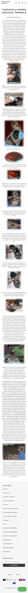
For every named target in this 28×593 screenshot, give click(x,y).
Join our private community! (10, 516)
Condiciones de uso (8, 543)
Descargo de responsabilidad (10, 532)
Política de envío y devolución (10, 535)
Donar (4, 524)
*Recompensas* (7, 539)
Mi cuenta (5, 504)
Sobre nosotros (6, 492)
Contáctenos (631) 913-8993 (10, 528)
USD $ (18, 574)
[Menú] (25, 2)
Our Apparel (6, 520)
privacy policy (6, 551)
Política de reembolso (8, 547)
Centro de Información (8, 500)
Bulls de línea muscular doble (10, 512)
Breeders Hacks (6, 2)
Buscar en (5, 489)
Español (9, 574)
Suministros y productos (9, 496)
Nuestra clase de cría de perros (10, 508)
